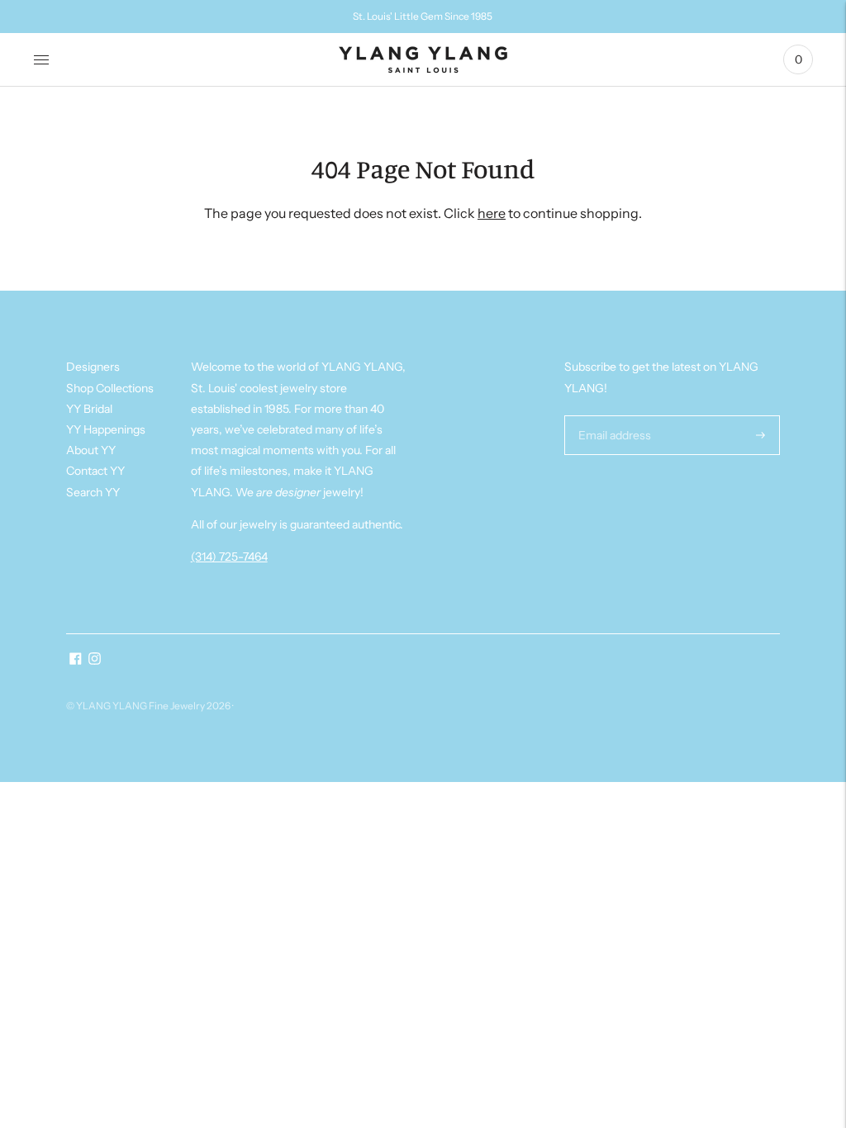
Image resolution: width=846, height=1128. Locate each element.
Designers (93, 366)
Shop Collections (110, 388)
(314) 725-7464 (229, 556)
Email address (612, 415)
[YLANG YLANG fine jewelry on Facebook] (75, 660)
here (492, 213)
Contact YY (95, 470)
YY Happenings (105, 429)
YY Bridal (89, 408)
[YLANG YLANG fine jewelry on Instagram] (94, 660)
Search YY (93, 492)
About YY (91, 450)
